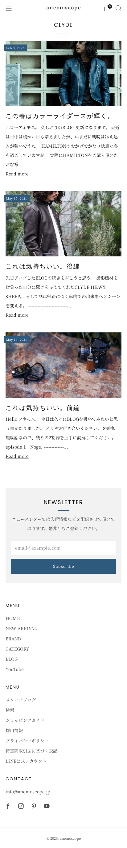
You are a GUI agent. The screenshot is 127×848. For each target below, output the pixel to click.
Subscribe (63, 566)
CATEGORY (17, 649)
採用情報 (14, 730)
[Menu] (9, 8)
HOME (13, 618)
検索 (10, 710)
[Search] (118, 8)
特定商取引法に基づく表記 (31, 751)
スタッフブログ (21, 700)
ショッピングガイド (25, 720)
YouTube (15, 669)
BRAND (13, 638)
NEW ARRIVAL (21, 628)
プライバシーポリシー (27, 740)
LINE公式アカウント (26, 761)
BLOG (12, 659)
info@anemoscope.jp (28, 791)
